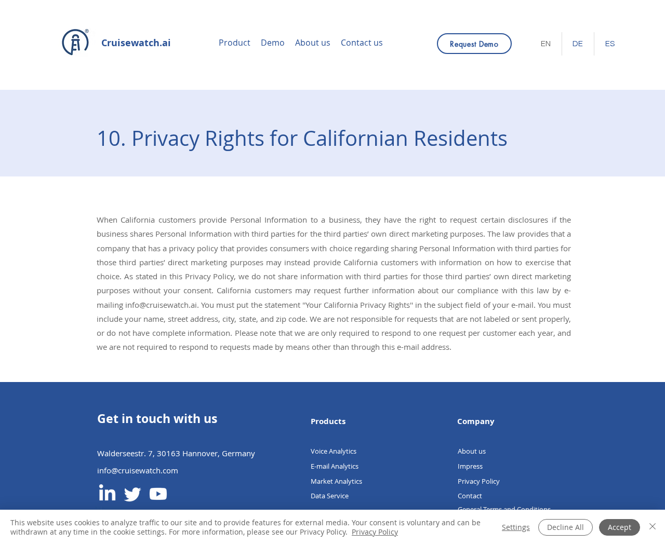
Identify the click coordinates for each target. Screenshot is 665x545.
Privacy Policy (375, 532)
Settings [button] (516, 527)
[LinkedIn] (107, 494)
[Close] (652, 527)
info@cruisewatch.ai (161, 304)
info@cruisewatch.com (137, 470)
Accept (619, 527)
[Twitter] (133, 494)
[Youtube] (158, 494)
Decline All (565, 527)
